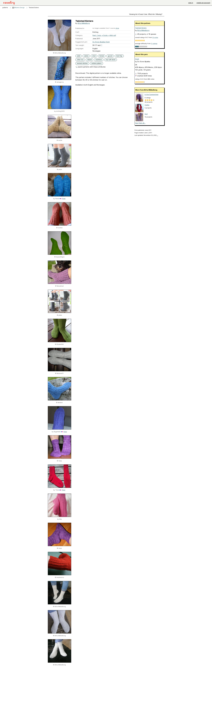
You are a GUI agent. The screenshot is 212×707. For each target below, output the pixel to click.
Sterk (137, 59)
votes (155, 37)
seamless (99, 59)
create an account (203, 3)
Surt (146, 114)
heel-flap (119, 56)
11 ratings (154, 43)
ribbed (89, 59)
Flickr (64, 198)
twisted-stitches (82, 63)
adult (78, 56)
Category (78, 35)
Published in (79, 28)
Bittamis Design (19, 7)
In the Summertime (151, 94)
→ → (104, 35)
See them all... (140, 123)
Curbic (147, 105)
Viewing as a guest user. (145, 14)
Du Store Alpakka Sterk (101, 42)
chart (94, 56)
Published (79, 39)
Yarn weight (79, 45)
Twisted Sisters (141, 28)
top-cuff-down (110, 59)
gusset (110, 56)
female (101, 56)
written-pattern (96, 63)
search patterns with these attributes (91, 67)
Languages (79, 48)
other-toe (80, 59)
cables (86, 56)
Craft (77, 32)
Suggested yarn (81, 42)
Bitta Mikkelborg (84, 23)
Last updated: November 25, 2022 (146, 135)
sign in (190, 3)
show (117, 28)
